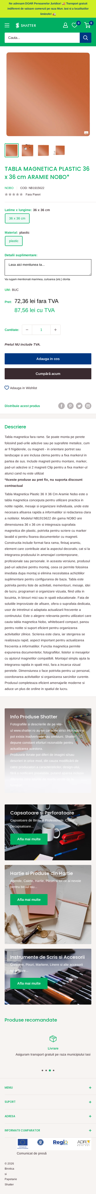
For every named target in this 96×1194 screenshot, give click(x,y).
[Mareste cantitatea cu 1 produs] (55, 330)
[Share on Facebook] (61, 406)
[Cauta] (85, 38)
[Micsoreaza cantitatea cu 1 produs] (27, 330)
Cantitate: (12, 330)
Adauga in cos (48, 359)
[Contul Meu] (65, 25)
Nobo (9, 188)
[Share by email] (88, 406)
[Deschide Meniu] (7, 25)
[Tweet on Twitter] (79, 406)
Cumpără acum (48, 374)
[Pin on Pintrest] (70, 406)
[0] (87, 25)
